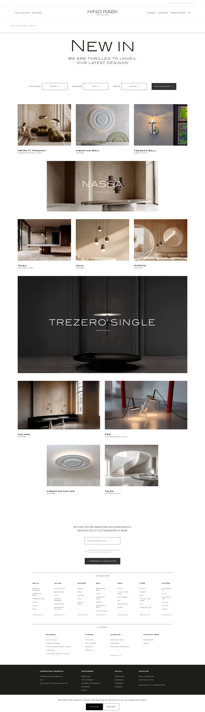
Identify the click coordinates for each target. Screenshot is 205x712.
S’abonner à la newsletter (102, 561)
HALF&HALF (59, 604)
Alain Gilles (51, 640)
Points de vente (178, 13)
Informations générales (51, 676)
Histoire (89, 640)
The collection (18, 26)
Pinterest (119, 683)
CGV (41, 680)
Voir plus (37, 615)
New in (32, 26)
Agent (146, 643)
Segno (80, 589)
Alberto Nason (53, 643)
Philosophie (90, 643)
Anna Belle (122, 604)
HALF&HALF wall (101, 606)
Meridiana (59, 592)
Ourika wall (80, 603)
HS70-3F (165, 602)
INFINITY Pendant (36, 589)
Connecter (190, 3)
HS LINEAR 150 (166, 598)
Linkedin (119, 687)
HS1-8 (164, 594)
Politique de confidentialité (53, 683)
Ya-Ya (98, 594)
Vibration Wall (37, 594)
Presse (84, 690)
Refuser (111, 707)
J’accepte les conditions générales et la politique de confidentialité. (104, 551)
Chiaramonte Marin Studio (58, 647)
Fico (56, 595)
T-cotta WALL (102, 611)
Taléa (120, 607)
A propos (151, 13)
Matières (85, 687)
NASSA (35, 602)
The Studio (37, 13)
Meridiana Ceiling (59, 608)
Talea (35, 606)
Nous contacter (146, 676)
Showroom (149, 640)
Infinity (143, 592)
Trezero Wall (39, 599)
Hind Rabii (50, 650)
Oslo (35, 609)
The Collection (22, 13)
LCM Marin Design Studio (57, 654)
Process (89, 650)
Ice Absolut (59, 589)
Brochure (86, 676)
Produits (89, 647)
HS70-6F (165, 606)
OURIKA (80, 595)
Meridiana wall (100, 589)
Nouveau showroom (119, 647)
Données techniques (91, 683)
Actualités (163, 13)
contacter (176, 3)
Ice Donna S (122, 597)
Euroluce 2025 (117, 640)
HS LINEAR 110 (166, 589)
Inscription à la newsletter (152, 685)
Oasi (79, 599)
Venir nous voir (146, 680)
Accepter (94, 707)
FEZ (118, 600)
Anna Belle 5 (146, 607)
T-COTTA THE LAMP (122, 593)
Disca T (120, 589)
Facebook (119, 680)
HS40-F (165, 609)
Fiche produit (87, 680)
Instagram (119, 676)
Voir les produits (162, 86)
